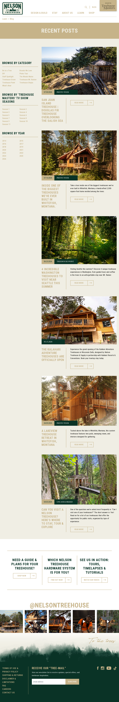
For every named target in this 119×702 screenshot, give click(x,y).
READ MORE (79, 103)
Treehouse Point (8, 83)
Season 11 (6, 124)
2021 (21, 150)
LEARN (80, 12)
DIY (3, 73)
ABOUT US (67, 12)
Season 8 (23, 118)
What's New (6, 86)
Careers (6, 689)
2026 (4, 159)
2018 (4, 147)
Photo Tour (24, 73)
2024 (4, 156)
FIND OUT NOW (57, 580)
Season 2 (23, 109)
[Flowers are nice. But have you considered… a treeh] (36, 621)
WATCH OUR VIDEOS (91, 580)
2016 (4, 144)
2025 (21, 156)
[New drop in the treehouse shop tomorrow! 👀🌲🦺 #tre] (84, 621)
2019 (21, 147)
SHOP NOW (21, 576)
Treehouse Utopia (26, 83)
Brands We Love (26, 70)
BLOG (94, 7)
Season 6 (23, 115)
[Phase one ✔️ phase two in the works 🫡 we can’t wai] (11, 621)
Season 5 (5, 115)
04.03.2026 (48, 502)
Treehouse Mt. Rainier (28, 80)
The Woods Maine (26, 77)
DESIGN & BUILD (39, 12)
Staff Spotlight (7, 77)
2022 (4, 153)
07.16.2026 (48, 178)
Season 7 (5, 118)
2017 (21, 144)
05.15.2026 (48, 342)
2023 (21, 153)
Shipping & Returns (12, 675)
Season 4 (23, 112)
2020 (4, 150)
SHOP (92, 12)
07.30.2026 (48, 92)
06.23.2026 (48, 261)
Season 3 (5, 112)
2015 (21, 141)
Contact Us (8, 692)
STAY (54, 12)
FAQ (4, 685)
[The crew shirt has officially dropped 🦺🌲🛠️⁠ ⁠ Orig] (60, 621)
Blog (12, 19)
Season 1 (5, 109)
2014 (4, 141)
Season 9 (5, 121)
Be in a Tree (7, 70)
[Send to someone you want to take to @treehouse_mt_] (108, 621)
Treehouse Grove (9, 80)
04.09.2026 (48, 423)
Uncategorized (65, 502)
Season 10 (24, 121)
